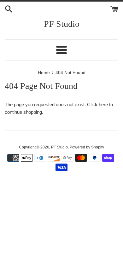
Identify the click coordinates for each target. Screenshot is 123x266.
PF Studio (61, 24)
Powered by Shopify (87, 147)
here (103, 104)
